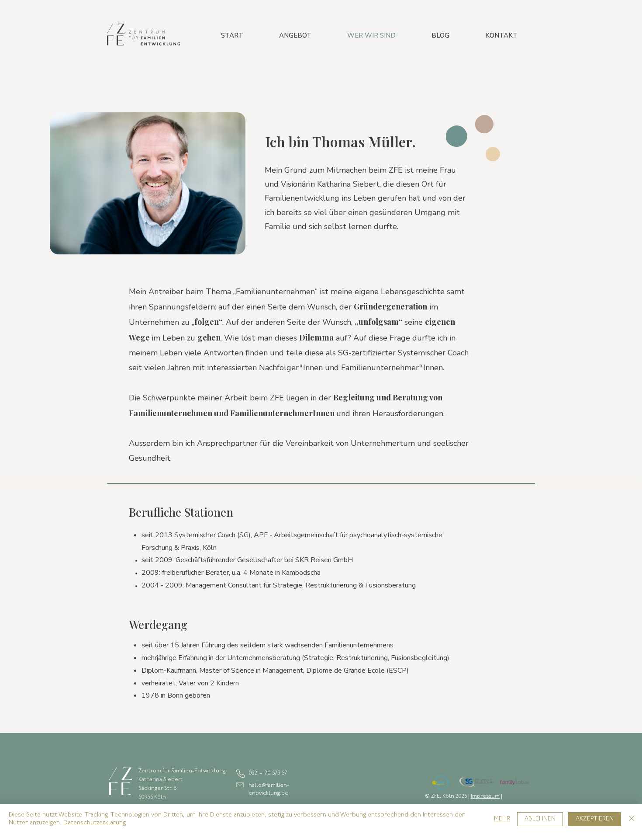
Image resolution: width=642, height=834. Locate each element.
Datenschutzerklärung (94, 823)
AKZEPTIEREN (595, 819)
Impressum (485, 796)
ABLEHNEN (540, 819)
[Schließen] (631, 819)
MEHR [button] (502, 819)
